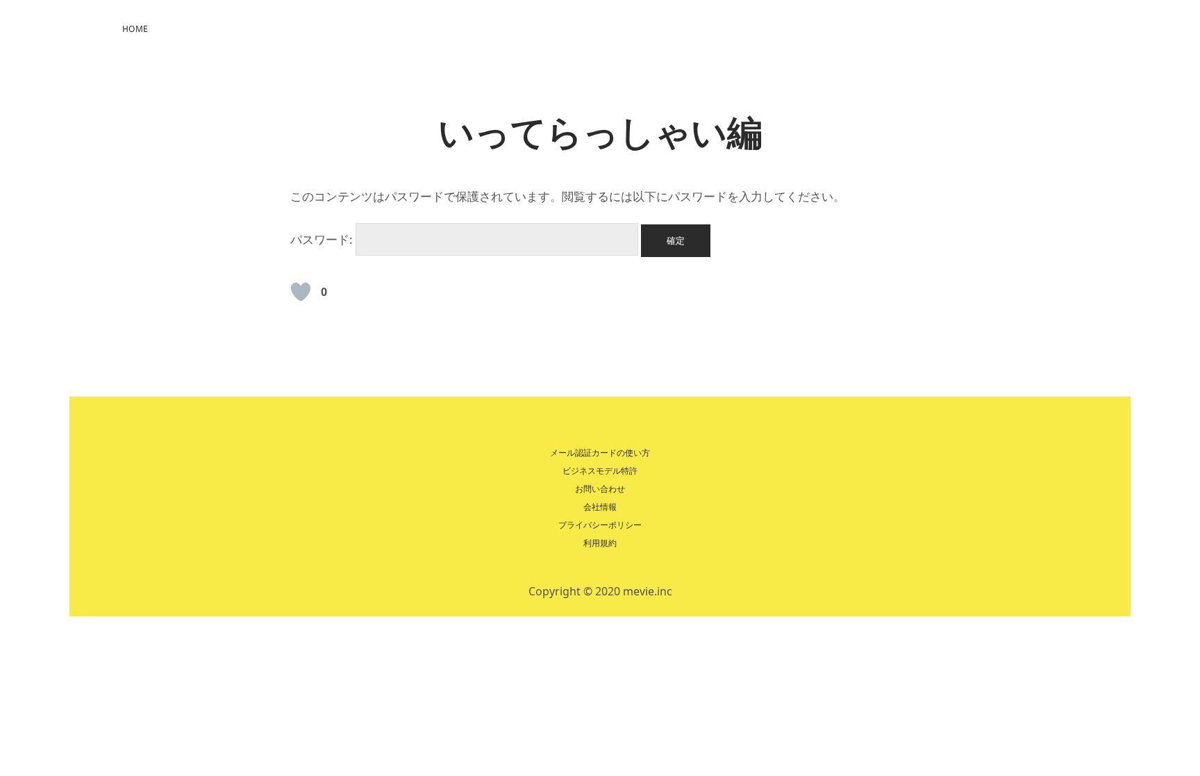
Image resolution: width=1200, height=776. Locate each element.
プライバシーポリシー (600, 525)
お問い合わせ (600, 489)
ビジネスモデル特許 (600, 471)
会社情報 (600, 507)
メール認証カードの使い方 (600, 453)
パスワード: (323, 239)
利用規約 (600, 543)
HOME (135, 29)
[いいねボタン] (300, 291)
